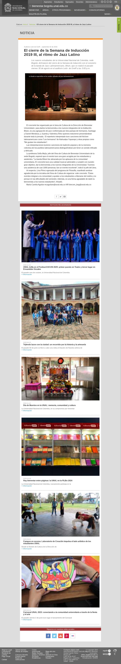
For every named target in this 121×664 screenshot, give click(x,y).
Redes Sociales (37, 653)
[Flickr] (110, 2)
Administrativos (91, 2)
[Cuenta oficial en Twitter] (105, 2)
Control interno (20, 656)
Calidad (4, 659)
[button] (26, 93)
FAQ (47, 653)
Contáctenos (50, 656)
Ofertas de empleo (21, 651)
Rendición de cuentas (6, 654)
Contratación (6, 651)
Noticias (32, 24)
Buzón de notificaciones (20, 658)
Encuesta (35, 656)
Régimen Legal (7, 650)
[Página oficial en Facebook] (102, 2)
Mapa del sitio (50, 651)
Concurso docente (21, 655)
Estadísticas (36, 658)
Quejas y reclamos (38, 655)
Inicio (25, 24)
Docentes (79, 2)
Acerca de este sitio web (89, 656)
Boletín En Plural (38, 14)
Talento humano (20, 650)
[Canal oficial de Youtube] (108, 2)
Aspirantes (48, 2)
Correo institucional (36, 650)
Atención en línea (52, 655)
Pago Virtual (6, 656)
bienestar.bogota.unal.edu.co (50, 6)
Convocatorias (97, 10)
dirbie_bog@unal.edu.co (89, 655)
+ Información (27, 274)
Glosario (48, 658)
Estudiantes (58, 2)
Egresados (70, 2)
